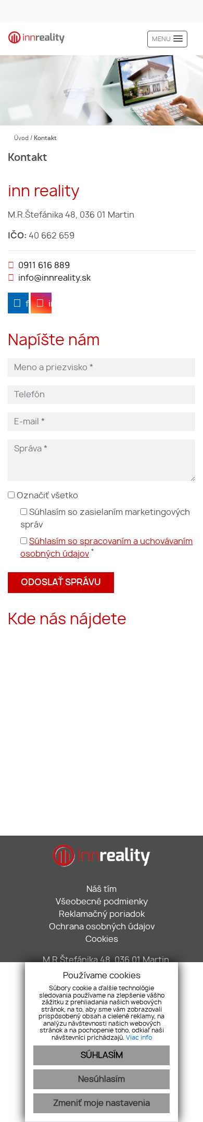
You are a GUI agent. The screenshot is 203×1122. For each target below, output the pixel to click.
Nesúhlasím (101, 1079)
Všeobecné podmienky (102, 902)
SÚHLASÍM (102, 1055)
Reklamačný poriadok (102, 914)
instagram (50, 304)
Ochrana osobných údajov (102, 927)
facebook (27, 304)
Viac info (139, 1038)
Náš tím (101, 889)
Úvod (20, 138)
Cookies (101, 939)
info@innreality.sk (54, 278)
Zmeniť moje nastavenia (101, 1103)
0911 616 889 (44, 265)
